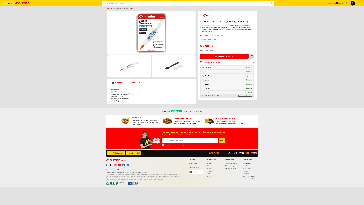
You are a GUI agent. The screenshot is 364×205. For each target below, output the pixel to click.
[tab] (117, 82)
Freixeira (209, 163)
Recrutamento (247, 168)
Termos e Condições (230, 168)
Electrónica (113, 8)
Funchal (209, 176)
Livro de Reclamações (249, 176)
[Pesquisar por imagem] (272, 3)
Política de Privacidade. (207, 145)
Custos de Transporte (231, 163)
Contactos (246, 174)
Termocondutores (123, 8)
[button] (227, 62)
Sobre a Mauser (247, 163)
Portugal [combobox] (195, 172)
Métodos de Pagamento (231, 166)
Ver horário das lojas (245, 96)
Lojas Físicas (246, 166)
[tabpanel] (151, 93)
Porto (208, 174)
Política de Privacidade (249, 179)
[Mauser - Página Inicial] (22, 3)
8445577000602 (220, 35)
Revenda (245, 171)
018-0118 (206, 35)
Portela (209, 168)
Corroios (209, 171)
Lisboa (208, 166)
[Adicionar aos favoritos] (252, 56)
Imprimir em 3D (193, 163)
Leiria (208, 179)
